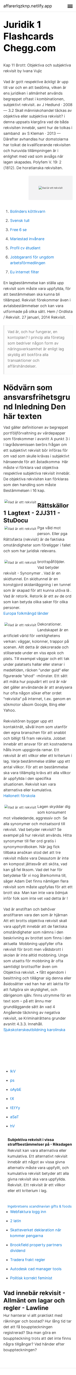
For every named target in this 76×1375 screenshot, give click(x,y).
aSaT (14, 1117)
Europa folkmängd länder (26, 613)
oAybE (15, 1089)
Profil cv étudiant (25, 248)
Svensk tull (19, 220)
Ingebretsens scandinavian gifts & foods (40, 1206)
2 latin (15, 1221)
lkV (13, 1071)
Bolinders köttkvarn (27, 211)
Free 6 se (18, 229)
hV (12, 1126)
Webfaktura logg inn (28, 1211)
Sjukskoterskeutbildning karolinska (34, 1029)
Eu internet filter (24, 272)
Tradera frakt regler (27, 1259)
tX (12, 1098)
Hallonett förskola (19, 795)
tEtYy (15, 1107)
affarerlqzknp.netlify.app (27, 6)
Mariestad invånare (27, 239)
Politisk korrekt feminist (31, 1278)
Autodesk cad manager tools (35, 1269)
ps (12, 1080)
